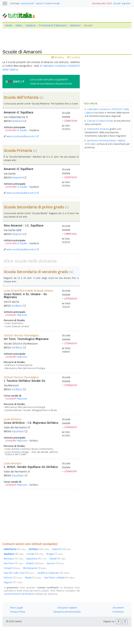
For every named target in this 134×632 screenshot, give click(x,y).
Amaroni (75, 25)
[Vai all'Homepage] (20, 15)
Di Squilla (22, 130)
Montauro (14, 558)
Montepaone (35, 568)
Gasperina (36, 558)
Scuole (117, 3)
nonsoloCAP (27, 3)
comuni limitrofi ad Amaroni (19, 593)
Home (8, 25)
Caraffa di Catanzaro (53, 572)
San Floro (13, 563)
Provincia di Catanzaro (53, 25)
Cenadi (12, 568)
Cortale (35, 553)
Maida (33, 577)
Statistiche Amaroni (98, 128)
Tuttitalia (14, 3)
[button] (118, 621)
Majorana (22, 314)
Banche (126, 3)
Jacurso (55, 563)
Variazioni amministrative (67, 611)
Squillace (18, 431)
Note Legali (16, 607)
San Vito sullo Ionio (19, 572)
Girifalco (17, 305)
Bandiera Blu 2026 (102, 3)
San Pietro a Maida (59, 577)
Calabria (30, 25)
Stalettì (35, 563)
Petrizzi (13, 577)
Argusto (13, 582)
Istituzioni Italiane (67, 607)
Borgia (55, 553)
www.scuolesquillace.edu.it (21, 136)
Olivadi (58, 558)
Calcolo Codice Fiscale (47, 3)
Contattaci (118, 611)
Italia (19, 25)
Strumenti (118, 607)
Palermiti (61, 549)
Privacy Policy (17, 611)
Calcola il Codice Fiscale (100, 120)
